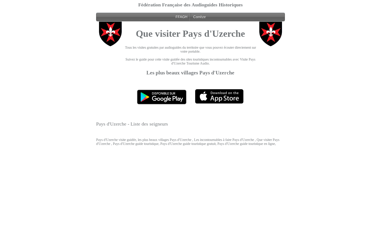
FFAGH (181, 17)
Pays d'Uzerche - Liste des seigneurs (132, 124)
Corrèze (199, 17)
